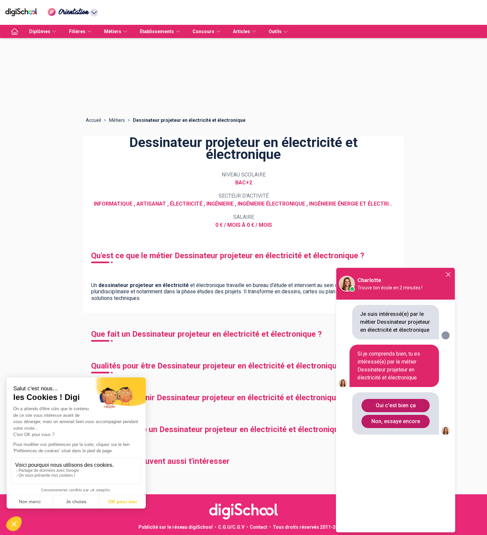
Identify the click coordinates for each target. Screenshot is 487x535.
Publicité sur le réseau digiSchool (175, 527)
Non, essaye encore (395, 421)
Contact (258, 527)
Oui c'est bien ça (396, 405)
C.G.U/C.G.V (231, 527)
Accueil (93, 120)
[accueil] (14, 31)
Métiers (117, 120)
